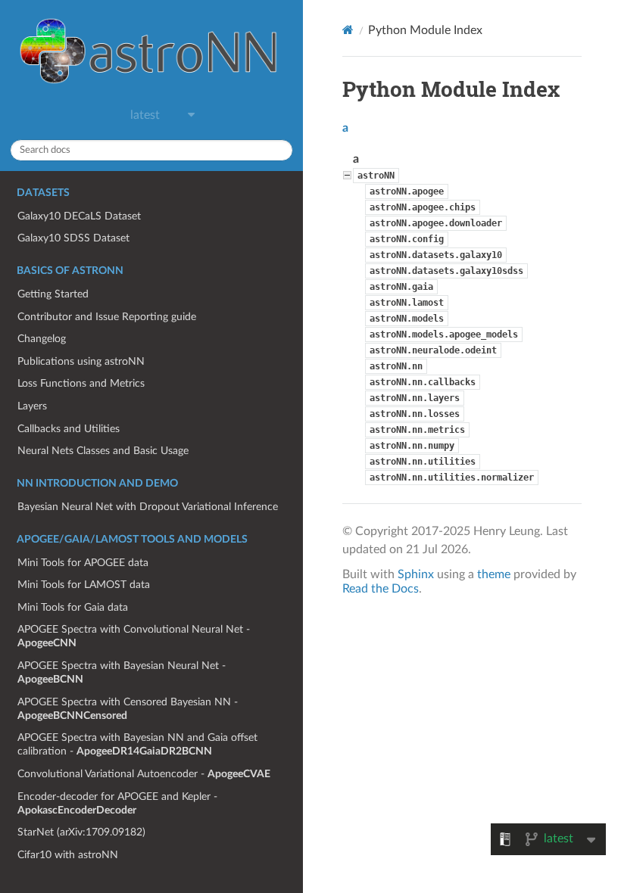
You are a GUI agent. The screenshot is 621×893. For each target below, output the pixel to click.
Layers (32, 406)
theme (493, 574)
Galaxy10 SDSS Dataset (73, 238)
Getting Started (53, 294)
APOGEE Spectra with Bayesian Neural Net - (121, 672)
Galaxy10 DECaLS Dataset (79, 216)
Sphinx (416, 574)
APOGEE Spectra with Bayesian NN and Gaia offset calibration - (137, 744)
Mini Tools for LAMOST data (83, 584)
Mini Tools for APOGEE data (82, 562)
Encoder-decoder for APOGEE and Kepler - (117, 803)
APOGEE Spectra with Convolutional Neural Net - (133, 636)
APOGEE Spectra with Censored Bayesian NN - (127, 708)
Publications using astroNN (81, 361)
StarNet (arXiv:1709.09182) (81, 832)
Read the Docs (380, 589)
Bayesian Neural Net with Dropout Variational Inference (147, 506)
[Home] (348, 29)
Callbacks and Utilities (68, 428)
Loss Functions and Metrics (81, 383)
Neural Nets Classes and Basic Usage (103, 450)
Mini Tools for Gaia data (72, 607)
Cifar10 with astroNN (67, 854)
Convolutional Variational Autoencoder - (143, 773)
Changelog (41, 338)
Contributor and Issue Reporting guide (106, 316)
